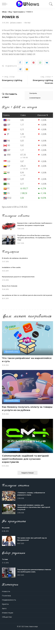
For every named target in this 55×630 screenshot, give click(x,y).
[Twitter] (27, 62)
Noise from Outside (9, 286)
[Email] (27, 69)
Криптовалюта (11, 352)
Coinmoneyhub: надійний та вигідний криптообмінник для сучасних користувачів (25, 458)
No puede (5, 528)
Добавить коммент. (16, 23)
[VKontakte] (47, 62)
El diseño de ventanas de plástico (15, 258)
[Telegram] (20, 69)
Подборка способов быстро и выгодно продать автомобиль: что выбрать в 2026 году (34, 237)
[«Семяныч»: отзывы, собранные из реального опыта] (8, 496)
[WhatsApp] (40, 62)
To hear (5, 559)
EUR (15, 206)
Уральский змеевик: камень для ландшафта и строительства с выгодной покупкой (33, 507)
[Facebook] (20, 62)
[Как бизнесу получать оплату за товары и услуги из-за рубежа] (27, 387)
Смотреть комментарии (34, 95)
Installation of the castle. (11, 267)
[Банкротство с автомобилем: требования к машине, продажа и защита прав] (8, 226)
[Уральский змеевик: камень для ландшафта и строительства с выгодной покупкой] (8, 509)
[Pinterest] (33, 62)
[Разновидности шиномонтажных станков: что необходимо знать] (8, 572)
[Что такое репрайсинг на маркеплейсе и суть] (27, 338)
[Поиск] (50, 4)
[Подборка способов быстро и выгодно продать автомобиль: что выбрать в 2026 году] (8, 240)
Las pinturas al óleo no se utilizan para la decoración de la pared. (27, 295)
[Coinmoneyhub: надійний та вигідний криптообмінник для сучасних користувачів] (27, 436)
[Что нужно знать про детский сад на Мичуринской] (8, 541)
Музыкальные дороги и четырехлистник (18, 277)
